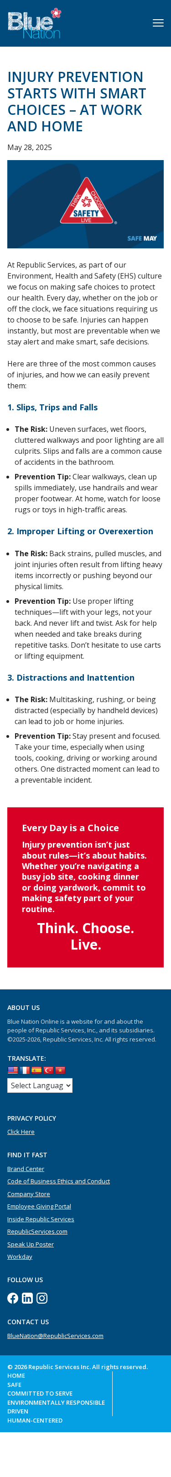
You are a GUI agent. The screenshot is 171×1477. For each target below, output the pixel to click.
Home (16, 1375)
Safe (14, 1384)
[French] (24, 1070)
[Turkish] (48, 1070)
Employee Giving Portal (39, 1206)
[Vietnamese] (60, 1070)
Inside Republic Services (40, 1219)
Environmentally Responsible (56, 1402)
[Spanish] (36, 1070)
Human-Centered (34, 1420)
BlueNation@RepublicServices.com (55, 1336)
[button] (158, 22)
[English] (12, 1070)
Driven (17, 1411)
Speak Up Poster (30, 1244)
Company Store (28, 1194)
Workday (19, 1256)
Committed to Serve (40, 1393)
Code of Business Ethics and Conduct (58, 1181)
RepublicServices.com (37, 1231)
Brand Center (25, 1169)
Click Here (21, 1132)
